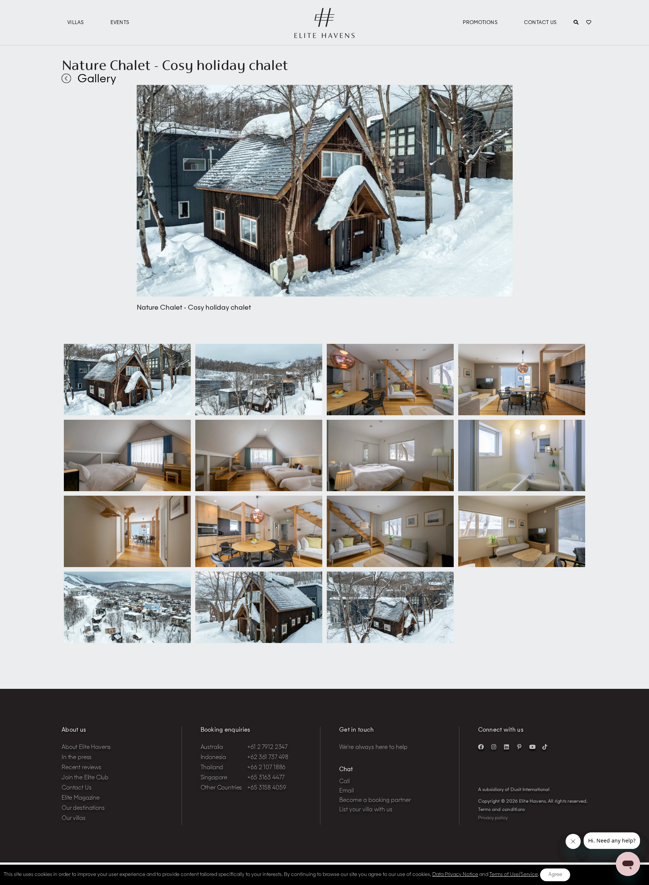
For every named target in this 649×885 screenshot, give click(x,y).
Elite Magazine (81, 798)
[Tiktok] (545, 747)
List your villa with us (365, 810)
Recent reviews (81, 768)
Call (344, 782)
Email (346, 791)
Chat (346, 770)
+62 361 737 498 (267, 758)
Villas (75, 22)
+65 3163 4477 (265, 778)
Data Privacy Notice (455, 874)
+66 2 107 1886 (266, 768)
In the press (77, 758)
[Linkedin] (507, 747)
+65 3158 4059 (266, 788)
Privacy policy (493, 818)
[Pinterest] (519, 747)
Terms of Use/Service (513, 874)
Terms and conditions (501, 810)
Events (120, 22)
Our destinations (83, 808)
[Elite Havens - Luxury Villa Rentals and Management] (324, 35)
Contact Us (540, 22)
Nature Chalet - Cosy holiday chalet (175, 65)
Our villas (74, 818)
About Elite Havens (86, 747)
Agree (555, 874)
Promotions (480, 22)
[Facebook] (481, 747)
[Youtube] (532, 747)
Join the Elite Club (85, 778)
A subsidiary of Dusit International (513, 790)
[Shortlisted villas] (589, 23)
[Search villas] (576, 23)
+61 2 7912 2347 (267, 747)
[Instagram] (494, 747)
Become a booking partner (375, 800)
